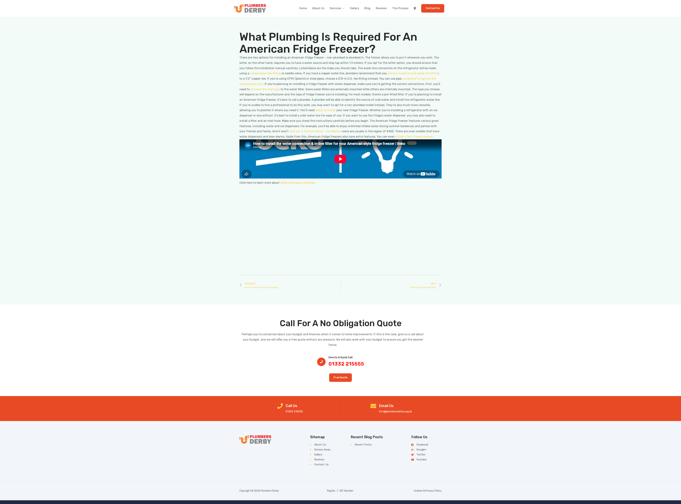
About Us (318, 8)
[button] (340, 377)
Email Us (386, 406)
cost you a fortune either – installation (315, 131)
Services (335, 8)
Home (303, 8)
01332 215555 (346, 364)
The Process (400, 8)
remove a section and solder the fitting (413, 73)
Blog (367, 8)
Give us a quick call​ (340, 357)
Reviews (381, 8)
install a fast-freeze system (414, 136)
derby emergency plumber (297, 182)
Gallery (354, 8)
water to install (325, 110)
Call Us (291, 406)
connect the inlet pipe (265, 89)
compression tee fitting (265, 73)
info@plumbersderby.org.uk (395, 411)
